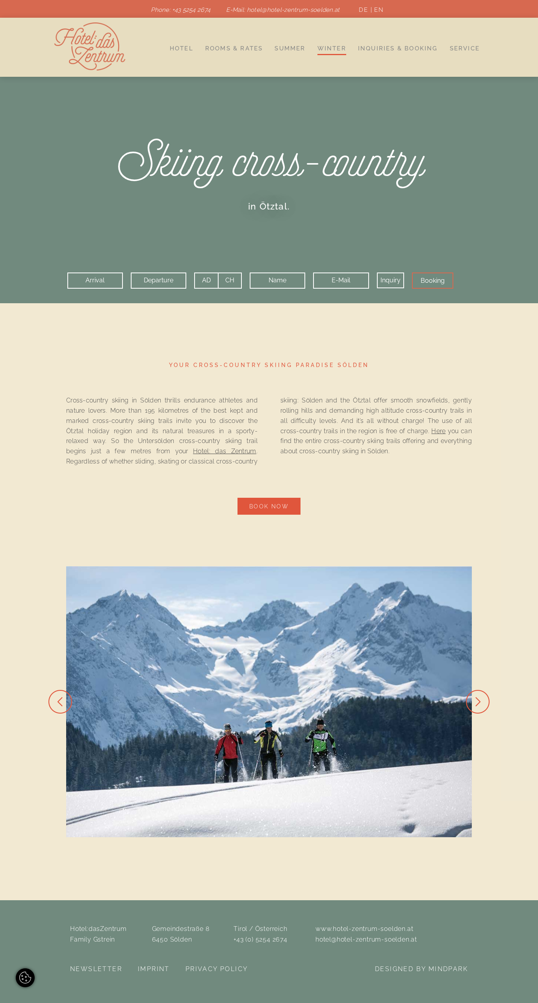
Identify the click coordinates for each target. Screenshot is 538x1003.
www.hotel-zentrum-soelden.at (364, 929)
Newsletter (96, 969)
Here (438, 431)
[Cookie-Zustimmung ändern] (25, 977)
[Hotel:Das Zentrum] (89, 46)
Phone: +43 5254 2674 (180, 9)
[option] (269, 701)
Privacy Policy (217, 969)
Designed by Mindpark (421, 969)
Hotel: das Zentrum (224, 451)
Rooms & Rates (234, 48)
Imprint (154, 969)
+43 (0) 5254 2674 (261, 939)
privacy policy (144, 335)
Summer (290, 48)
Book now (269, 506)
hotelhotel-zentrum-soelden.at (293, 9)
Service (465, 48)
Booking (433, 280)
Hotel (181, 48)
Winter (331, 48)
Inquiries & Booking (398, 48)
